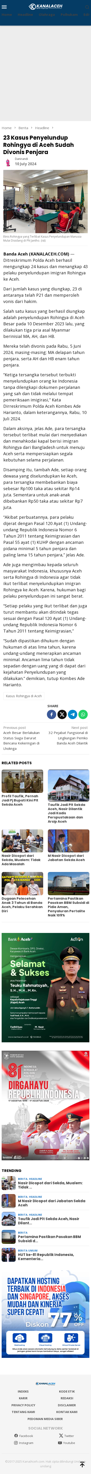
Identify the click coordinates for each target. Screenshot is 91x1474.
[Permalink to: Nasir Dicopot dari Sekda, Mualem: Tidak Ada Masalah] (22, 841)
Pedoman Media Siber (45, 1419)
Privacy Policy (23, 1405)
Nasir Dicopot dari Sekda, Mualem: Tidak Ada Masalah (21, 859)
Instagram (26, 1443)
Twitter (69, 1436)
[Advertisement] (45, 73)
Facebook (26, 1436)
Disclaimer (67, 1405)
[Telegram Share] (72, 714)
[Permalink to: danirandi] (8, 161)
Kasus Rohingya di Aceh (24, 696)
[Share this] (51, 714)
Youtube (69, 1443)
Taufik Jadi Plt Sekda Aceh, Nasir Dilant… (48, 1221)
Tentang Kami (23, 1412)
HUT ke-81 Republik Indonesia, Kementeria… (46, 1257)
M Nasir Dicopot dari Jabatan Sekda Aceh (66, 857)
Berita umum (28, 1250)
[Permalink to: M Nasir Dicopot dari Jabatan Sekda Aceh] (68, 841)
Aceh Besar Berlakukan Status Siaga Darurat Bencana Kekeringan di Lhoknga (21, 738)
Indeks (23, 1391)
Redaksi (67, 1398)
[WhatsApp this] (83, 714)
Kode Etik (67, 1391)
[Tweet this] (62, 714)
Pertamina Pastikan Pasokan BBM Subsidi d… (49, 1239)
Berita (23, 1179)
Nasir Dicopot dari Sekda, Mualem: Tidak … (50, 1185)
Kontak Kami (66, 1412)
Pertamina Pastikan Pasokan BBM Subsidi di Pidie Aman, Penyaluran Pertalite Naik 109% (68, 907)
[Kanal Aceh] (45, 6)
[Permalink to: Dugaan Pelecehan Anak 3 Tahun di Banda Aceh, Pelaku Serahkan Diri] (22, 883)
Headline (35, 1179)
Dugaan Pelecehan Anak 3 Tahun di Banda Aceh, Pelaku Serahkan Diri (22, 904)
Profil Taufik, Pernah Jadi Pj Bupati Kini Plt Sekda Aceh (20, 800)
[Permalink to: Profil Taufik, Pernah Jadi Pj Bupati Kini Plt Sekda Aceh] (22, 781)
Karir (23, 1398)
